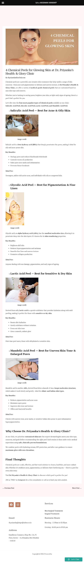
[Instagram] (17, 504)
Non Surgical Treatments (54, 511)
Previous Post (8, 488)
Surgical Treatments (52, 514)
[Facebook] (11, 504)
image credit (22, 139)
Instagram (21, 480)
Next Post (77, 488)
